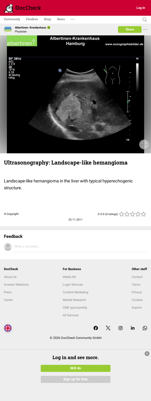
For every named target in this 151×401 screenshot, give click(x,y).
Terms (136, 284)
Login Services (73, 284)
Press (8, 292)
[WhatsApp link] (145, 328)
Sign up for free (75, 379)
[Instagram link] (120, 328)
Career (8, 300)
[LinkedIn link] (133, 328)
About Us (10, 277)
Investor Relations (16, 284)
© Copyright (11, 213)
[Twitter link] (108, 328)
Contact (137, 277)
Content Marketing (75, 292)
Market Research (74, 300)
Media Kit (69, 277)
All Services (71, 315)
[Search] (143, 20)
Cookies (137, 300)
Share (130, 29)
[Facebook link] (96, 328)
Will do (75, 368)
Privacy (137, 292)
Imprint (137, 307)
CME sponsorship (75, 307)
